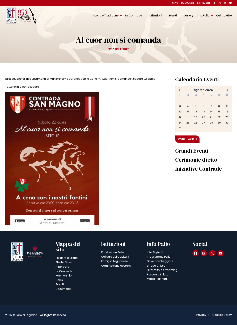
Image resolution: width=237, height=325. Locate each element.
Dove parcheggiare (160, 261)
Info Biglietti (155, 252)
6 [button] (203, 105)
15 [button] (219, 111)
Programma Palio (159, 257)
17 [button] (180, 117)
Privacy (201, 315)
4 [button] (188, 105)
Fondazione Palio (112, 252)
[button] (179, 89)
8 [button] (219, 105)
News (175, 2)
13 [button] (203, 111)
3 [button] (180, 105)
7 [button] (211, 105)
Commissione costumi (116, 266)
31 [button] (180, 128)
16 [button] (227, 111)
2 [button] (227, 100)
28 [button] (211, 122)
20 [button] (203, 117)
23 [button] (226, 117)
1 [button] (219, 100)
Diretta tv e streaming (162, 270)
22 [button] (219, 117)
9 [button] (227, 105)
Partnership (203, 2)
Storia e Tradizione (105, 15)
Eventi (173, 15)
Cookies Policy (222, 315)
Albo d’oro (63, 267)
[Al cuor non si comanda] (52, 159)
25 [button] (187, 122)
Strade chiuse (156, 266)
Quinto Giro (224, 15)
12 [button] (195, 111)
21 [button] (211, 117)
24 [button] (180, 122)
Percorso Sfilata (157, 274)
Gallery (188, 15)
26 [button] (195, 122)
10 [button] (180, 111)
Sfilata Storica (65, 262)
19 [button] (195, 117)
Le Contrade (133, 15)
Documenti (187, 2)
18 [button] (188, 117)
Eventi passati (187, 139)
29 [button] (219, 122)
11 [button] (188, 111)
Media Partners (157, 279)
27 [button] (203, 122)
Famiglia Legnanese (114, 261)
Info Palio (203, 15)
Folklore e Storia (67, 258)
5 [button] (195, 105)
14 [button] (211, 111)
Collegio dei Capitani (115, 257)
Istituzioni (155, 15)
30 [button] (226, 122)
